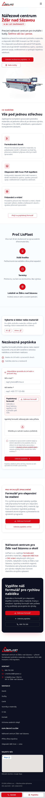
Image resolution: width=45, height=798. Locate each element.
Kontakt (4, 717)
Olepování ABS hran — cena (12, 744)
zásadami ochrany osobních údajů (26, 447)
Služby (4, 696)
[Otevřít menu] (40, 3)
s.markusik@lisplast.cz (13, 674)
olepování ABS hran (30, 555)
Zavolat (13, 795)
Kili (7, 330)
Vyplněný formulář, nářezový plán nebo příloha (21, 419)
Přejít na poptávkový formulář (22, 215)
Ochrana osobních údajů (11, 722)
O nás (4, 712)
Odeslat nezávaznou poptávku (16, 59)
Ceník (4, 701)
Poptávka (34, 795)
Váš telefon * (9, 387)
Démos (16, 330)
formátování (28, 553)
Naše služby (12, 65)
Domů (4, 691)
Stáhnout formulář (30, 399)
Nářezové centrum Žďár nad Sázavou (15, 734)
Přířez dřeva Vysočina (9, 739)
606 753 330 (23, 624)
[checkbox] (7, 441)
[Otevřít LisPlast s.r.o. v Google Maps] (22, 763)
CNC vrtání (11, 558)
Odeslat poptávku (21, 459)
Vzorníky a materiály (9, 707)
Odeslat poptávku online (22, 527)
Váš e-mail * (8, 378)
